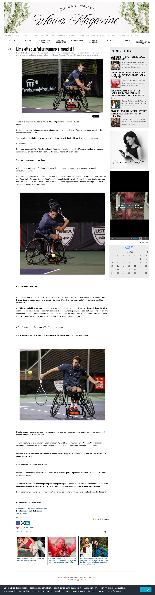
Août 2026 (129, 252)
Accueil (12, 40)
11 (118, 266)
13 (129, 266)
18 (118, 269)
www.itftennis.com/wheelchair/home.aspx (31, 508)
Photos (110, 40)
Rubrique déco (77, 40)
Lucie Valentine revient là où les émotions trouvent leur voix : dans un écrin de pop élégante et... (134, 64)
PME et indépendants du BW (143, 42)
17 (112, 269)
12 (123, 266)
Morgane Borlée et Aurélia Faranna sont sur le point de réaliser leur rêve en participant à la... (134, 103)
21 (135, 269)
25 (118, 273)
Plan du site (72, 579)
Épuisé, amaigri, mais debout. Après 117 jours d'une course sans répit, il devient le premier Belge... (134, 83)
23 (146, 269)
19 (123, 269)
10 (112, 266)
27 (129, 273)
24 (112, 273)
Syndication (83, 579)
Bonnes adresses (93, 41)
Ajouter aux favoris (26, 527)
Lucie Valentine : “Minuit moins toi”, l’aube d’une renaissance (31, 559)
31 (112, 276)
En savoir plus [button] (119, 591)
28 (135, 273)
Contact (126, 40)
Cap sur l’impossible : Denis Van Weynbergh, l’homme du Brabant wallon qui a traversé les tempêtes (62, 560)
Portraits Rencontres (61, 41)
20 (129, 269)
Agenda (28, 40)
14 (135, 266)
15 (140, 266)
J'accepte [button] (146, 590)
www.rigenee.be (22, 514)
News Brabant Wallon (45, 41)
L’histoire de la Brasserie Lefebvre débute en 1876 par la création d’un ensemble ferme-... (133, 121)
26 (123, 273)
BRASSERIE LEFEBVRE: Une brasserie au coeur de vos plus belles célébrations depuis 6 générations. (129, 113)
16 (146, 266)
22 (140, 269)
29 (140, 273)
